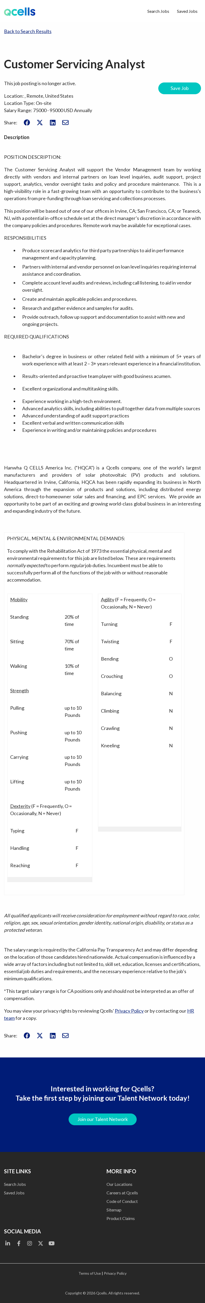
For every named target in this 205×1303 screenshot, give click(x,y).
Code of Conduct (122, 1201)
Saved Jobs (187, 11)
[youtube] (51, 1243)
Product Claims (121, 1218)
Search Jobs (158, 11)
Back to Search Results (28, 31)
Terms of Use (89, 1273)
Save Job (180, 88)
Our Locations (119, 1184)
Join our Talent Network (102, 1119)
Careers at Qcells (122, 1192)
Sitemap (114, 1209)
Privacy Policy (129, 1011)
